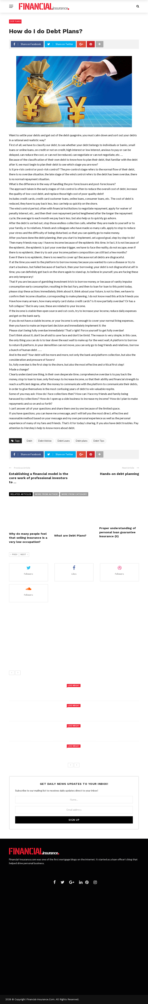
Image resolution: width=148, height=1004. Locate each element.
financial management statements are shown (59, 915)
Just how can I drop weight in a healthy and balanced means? (70, 657)
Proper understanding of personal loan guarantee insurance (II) (117, 532)
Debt (29, 440)
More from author (46, 494)
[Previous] (11, 673)
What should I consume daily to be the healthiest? (62, 641)
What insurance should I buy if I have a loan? (58, 961)
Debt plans (81, 440)
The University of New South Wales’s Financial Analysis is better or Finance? (80, 927)
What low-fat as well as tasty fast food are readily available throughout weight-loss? (74, 711)
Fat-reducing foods (41, 609)
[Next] (18, 673)
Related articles (20, 494)
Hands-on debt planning (119, 474)
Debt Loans (64, 440)
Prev (15, 554)
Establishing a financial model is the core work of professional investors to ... (38, 478)
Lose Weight (74, 685)
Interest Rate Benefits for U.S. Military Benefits (61, 901)
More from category (74, 494)
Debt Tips (98, 440)
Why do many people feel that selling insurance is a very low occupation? (28, 538)
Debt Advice (44, 440)
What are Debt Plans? (70, 535)
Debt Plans (15, 21)
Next (23, 554)
